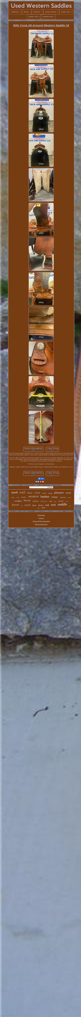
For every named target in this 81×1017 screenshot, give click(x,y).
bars (70, 505)
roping (60, 501)
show (29, 492)
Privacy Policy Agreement (41, 521)
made (38, 508)
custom (69, 497)
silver (13, 497)
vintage (54, 497)
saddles (23, 497)
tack (53, 504)
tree (22, 505)
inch (43, 508)
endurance (44, 501)
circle (37, 492)
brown (40, 505)
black (34, 505)
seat (47, 505)
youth (44, 493)
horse (27, 500)
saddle (62, 504)
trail (22, 492)
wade (50, 501)
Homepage (41, 515)
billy (17, 497)
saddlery (36, 501)
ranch (68, 492)
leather (45, 496)
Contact (41, 518)
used (14, 492)
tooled (27, 505)
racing (50, 493)
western (33, 496)
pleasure (59, 492)
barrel (15, 504)
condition (18, 501)
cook (66, 501)
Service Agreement (41, 524)
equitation (63, 497)
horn (55, 501)
